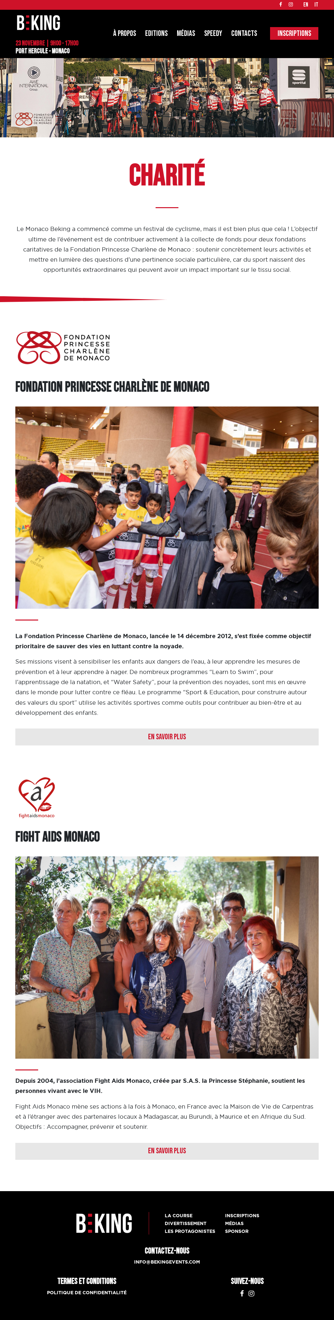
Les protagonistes (190, 1231)
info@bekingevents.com (167, 1262)
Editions (156, 33)
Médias (186, 33)
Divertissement (185, 1223)
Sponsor (237, 1231)
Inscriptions (294, 33)
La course (178, 1216)
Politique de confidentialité (87, 1293)
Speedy (213, 33)
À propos (124, 33)
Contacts (244, 33)
